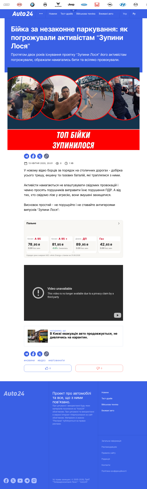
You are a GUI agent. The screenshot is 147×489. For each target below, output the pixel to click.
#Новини (29, 360)
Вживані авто (106, 13)
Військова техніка (85, 13)
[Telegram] (27, 480)
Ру (134, 13)
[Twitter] (13, 480)
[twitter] (39, 156)
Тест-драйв (67, 13)
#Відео (42, 360)
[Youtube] (20, 480)
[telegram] (26, 156)
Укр (125, 13)
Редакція (106, 459)
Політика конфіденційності (114, 471)
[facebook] (33, 156)
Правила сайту (109, 453)
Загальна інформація (111, 441)
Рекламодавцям (109, 447)
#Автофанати (57, 360)
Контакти (106, 465)
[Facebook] (6, 480)
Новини (53, 13)
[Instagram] (34, 480)
